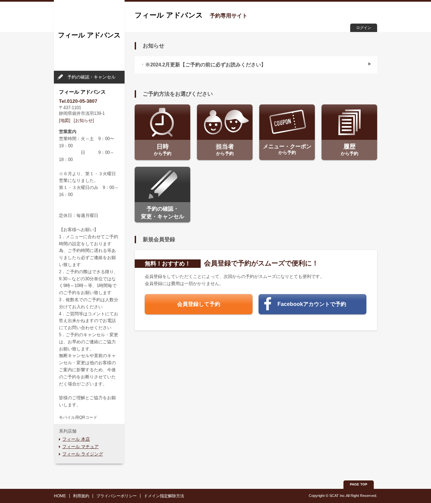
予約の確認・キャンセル (91, 77)
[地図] (64, 120)
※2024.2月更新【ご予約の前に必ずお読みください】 (205, 64)
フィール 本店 (76, 439)
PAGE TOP (358, 484)
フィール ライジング (82, 454)
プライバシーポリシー (116, 496)
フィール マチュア (80, 446)
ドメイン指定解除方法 (164, 496)
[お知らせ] (84, 120)
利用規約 (81, 496)
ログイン (363, 28)
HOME (60, 496)
